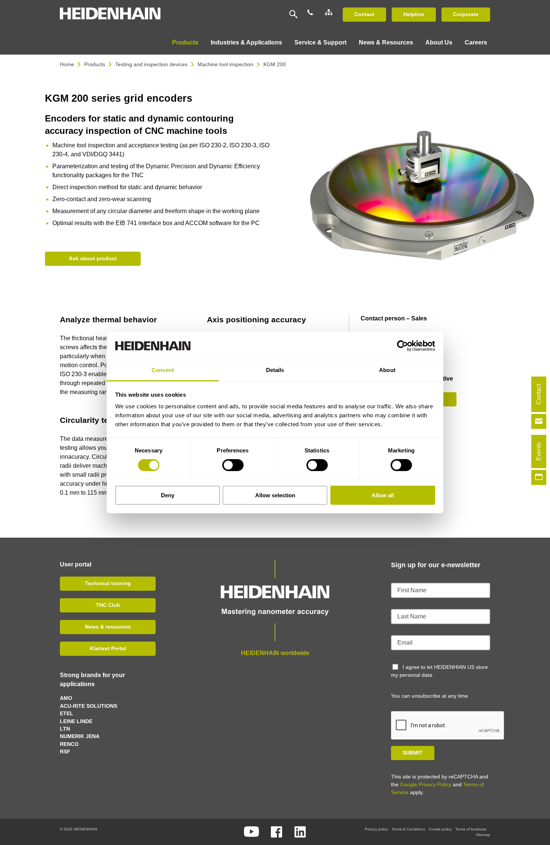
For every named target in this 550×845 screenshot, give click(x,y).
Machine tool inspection (225, 64)
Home (67, 64)
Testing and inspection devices (151, 64)
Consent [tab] (163, 370)
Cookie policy (440, 829)
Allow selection (275, 495)
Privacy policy (376, 829)
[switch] (233, 465)
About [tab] (387, 370)
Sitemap (483, 835)
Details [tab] (275, 370)
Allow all (383, 495)
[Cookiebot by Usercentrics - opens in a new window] (402, 345)
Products (94, 64)
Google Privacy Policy (425, 784)
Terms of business (470, 829)
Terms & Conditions (408, 829)
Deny (167, 495)
